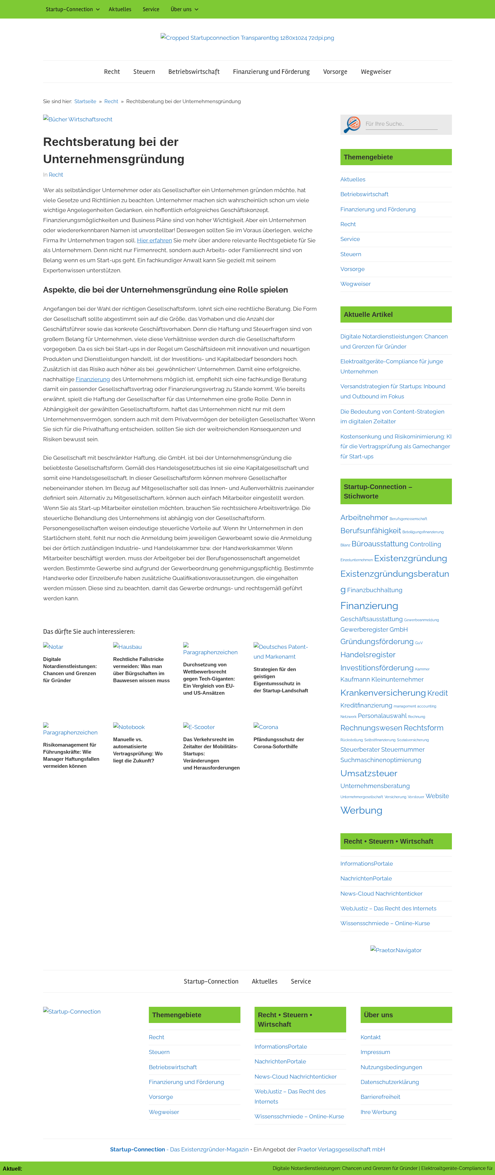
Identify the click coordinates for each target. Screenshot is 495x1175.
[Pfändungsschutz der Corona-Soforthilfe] (266, 727)
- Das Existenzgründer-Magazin (179, 1149)
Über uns (181, 9)
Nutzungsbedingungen (391, 1067)
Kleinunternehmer (397, 679)
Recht (112, 71)
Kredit (437, 693)
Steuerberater (360, 749)
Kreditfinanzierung (366, 705)
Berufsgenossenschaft (408, 519)
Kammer (422, 669)
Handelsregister (368, 654)
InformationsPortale (366, 863)
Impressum (375, 1052)
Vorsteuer (416, 797)
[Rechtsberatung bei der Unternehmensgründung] (77, 119)
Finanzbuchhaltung (374, 590)
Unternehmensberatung (375, 785)
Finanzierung (93, 379)
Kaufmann (355, 679)
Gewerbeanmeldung (421, 620)
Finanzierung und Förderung (271, 71)
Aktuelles (120, 9)
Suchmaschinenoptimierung (380, 759)
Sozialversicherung (413, 740)
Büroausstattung (380, 543)
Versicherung (395, 797)
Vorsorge (335, 71)
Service (151, 9)
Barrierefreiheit (380, 1096)
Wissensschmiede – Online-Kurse (385, 923)
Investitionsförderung (377, 667)
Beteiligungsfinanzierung (423, 532)
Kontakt (371, 1037)
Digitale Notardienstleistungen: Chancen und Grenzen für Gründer (318, 1168)
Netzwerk (348, 717)
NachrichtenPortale (366, 878)
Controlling (425, 544)
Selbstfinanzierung (380, 740)
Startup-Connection (69, 9)
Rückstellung (351, 740)
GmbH (399, 629)
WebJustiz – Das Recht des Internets (388, 908)
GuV (419, 643)
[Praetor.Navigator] (396, 950)
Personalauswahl (382, 715)
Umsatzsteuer (368, 773)
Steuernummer (403, 749)
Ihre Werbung (379, 1112)
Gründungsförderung (377, 641)
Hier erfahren (154, 240)
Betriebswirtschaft (194, 71)
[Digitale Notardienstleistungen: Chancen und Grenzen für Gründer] (53, 646)
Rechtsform (423, 727)
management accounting (415, 706)
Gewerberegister (364, 629)
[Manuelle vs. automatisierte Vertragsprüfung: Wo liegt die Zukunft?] (129, 727)
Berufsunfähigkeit (370, 530)
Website (437, 796)
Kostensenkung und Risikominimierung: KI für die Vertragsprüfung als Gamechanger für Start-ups (396, 446)
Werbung (361, 810)
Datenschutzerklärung (390, 1082)
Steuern (144, 71)
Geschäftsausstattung (371, 619)
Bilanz (345, 545)
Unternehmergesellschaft (361, 797)
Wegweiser (376, 71)
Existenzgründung (410, 558)
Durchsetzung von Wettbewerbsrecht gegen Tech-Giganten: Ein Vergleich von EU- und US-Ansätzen (209, 679)
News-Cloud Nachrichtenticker (381, 893)
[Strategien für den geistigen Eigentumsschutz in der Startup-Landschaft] (283, 646)
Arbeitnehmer (364, 517)
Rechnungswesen (371, 727)
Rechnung (416, 717)
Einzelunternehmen (356, 560)
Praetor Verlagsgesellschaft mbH (341, 1149)
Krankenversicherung (383, 692)
